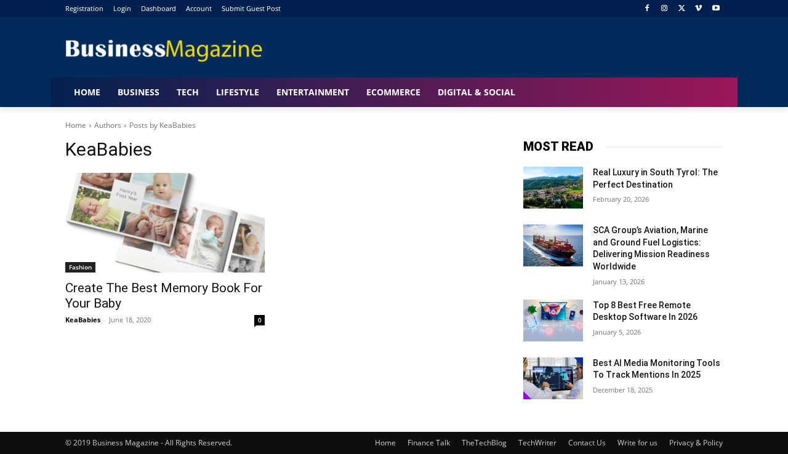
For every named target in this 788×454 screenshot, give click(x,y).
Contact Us (587, 442)
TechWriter (537, 442)
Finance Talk (429, 442)
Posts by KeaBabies (162, 125)
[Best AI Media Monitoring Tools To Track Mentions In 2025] (553, 378)
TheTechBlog (484, 442)
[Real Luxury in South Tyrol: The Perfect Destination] (553, 188)
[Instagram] (664, 9)
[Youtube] (716, 9)
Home (75, 125)
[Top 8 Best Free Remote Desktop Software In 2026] (553, 320)
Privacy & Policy (696, 442)
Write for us (637, 442)
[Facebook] (647, 9)
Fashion (80, 267)
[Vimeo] (698, 9)
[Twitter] (682, 9)
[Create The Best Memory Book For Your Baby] (165, 223)
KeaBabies (82, 319)
